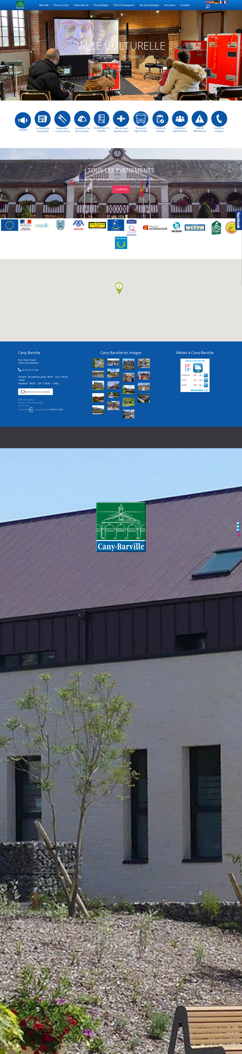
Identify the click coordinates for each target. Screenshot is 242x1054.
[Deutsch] (216, 2)
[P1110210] (113, 373)
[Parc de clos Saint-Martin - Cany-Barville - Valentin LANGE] (128, 401)
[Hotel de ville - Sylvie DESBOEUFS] (113, 385)
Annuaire (169, 5)
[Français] (225, 2)
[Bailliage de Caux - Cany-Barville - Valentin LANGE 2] (144, 386)
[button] (119, 288)
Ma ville (44, 5)
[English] (208, 2)
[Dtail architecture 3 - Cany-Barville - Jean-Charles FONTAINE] (98, 363)
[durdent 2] (98, 397)
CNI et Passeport (123, 5)
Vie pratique (101, 5)
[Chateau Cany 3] (98, 409)
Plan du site (23, 405)
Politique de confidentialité (30, 402)
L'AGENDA (121, 189)
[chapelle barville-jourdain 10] (128, 389)
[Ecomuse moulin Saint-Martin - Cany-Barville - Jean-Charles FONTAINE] (144, 375)
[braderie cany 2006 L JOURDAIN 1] (128, 414)
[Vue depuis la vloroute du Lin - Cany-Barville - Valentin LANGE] (144, 363)
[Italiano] (221, 2)
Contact (185, 5)
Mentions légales (26, 399)
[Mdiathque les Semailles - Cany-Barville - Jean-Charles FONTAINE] (98, 385)
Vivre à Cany (61, 5)
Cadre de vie (81, 5)
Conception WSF (41, 409)
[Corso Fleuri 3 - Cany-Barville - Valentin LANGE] (128, 377)
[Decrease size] (238, 532)
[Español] (212, 2)
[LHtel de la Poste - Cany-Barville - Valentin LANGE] (128, 364)
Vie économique (149, 5)
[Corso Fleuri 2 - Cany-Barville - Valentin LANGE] (113, 405)
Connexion (23, 409)
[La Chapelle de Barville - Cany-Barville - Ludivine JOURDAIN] (113, 395)
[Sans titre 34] (98, 374)
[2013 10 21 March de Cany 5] (113, 362)
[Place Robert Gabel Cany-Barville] (144, 398)
